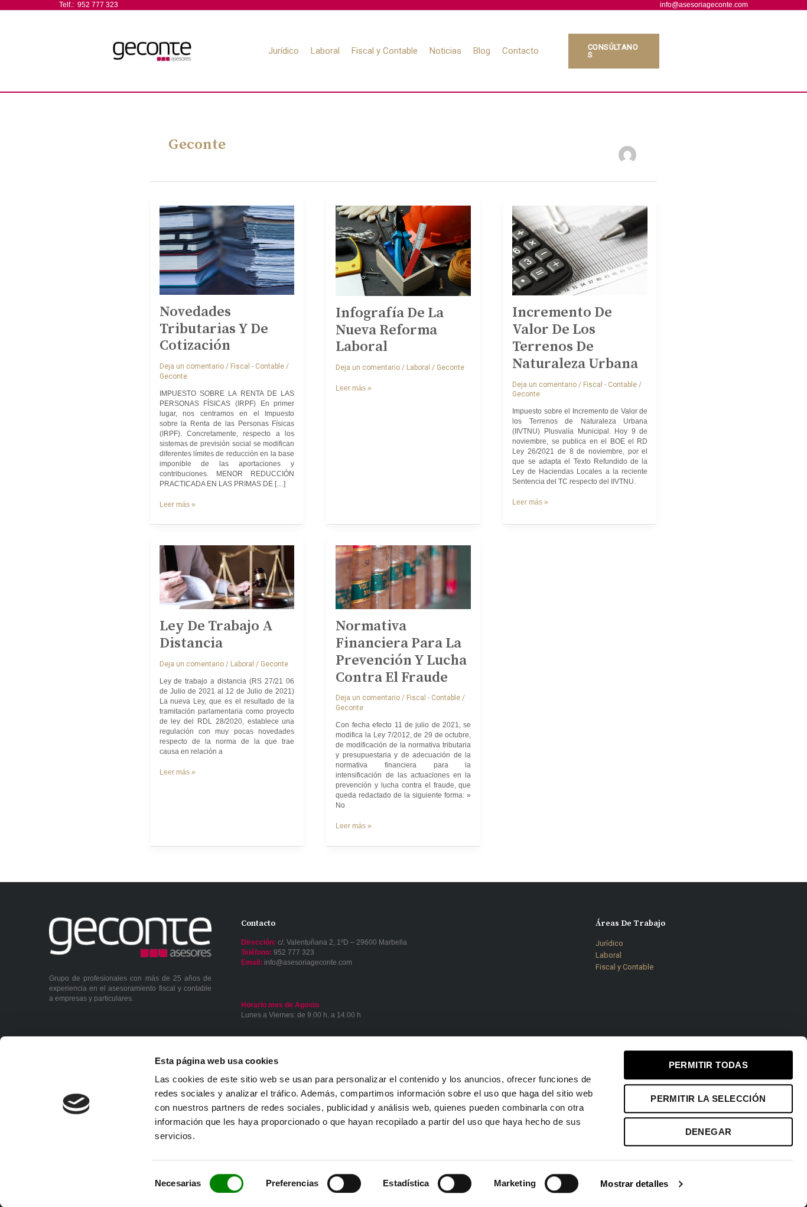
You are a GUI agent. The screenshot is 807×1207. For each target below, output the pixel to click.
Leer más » (178, 504)
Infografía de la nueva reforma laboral (390, 330)
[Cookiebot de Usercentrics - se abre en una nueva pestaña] (76, 1184)
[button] (643, 51)
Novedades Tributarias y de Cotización (214, 329)
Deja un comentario (192, 366)
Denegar (708, 1132)
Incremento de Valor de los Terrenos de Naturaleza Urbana (575, 338)
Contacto (520, 50)
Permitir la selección (708, 1099)
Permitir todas (709, 1065)
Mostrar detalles (634, 1184)
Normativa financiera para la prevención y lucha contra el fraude (401, 651)
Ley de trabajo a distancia (216, 634)
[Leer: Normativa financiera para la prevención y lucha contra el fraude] (403, 577)
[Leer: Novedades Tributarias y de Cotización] (227, 249)
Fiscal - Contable (257, 366)
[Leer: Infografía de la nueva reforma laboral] (403, 250)
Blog (481, 50)
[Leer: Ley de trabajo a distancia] (227, 577)
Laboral (325, 50)
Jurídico (283, 50)
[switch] (344, 1183)
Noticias (445, 50)
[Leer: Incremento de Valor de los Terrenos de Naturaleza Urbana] (579, 250)
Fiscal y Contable (385, 50)
